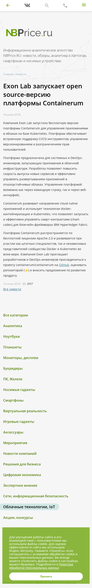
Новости (21, 74)
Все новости (12, 289)
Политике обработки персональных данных (41, 566)
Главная (8, 74)
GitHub (64, 265)
